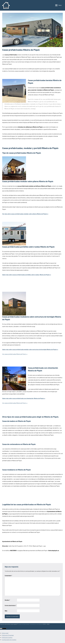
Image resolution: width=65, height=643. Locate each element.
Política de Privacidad (8, 635)
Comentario (8, 575)
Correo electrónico (10, 605)
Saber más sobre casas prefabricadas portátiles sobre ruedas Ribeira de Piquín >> (26, 274)
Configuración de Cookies (9, 639)
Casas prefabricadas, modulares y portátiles (30, 624)
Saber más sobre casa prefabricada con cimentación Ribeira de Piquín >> (23, 398)
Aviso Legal (5, 633)
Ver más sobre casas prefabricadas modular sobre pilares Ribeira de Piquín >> (25, 214)
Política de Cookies (7, 637)
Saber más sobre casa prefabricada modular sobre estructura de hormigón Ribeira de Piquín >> (30, 349)
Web (6, 611)
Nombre (7, 600)
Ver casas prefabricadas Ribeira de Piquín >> (15, 354)
